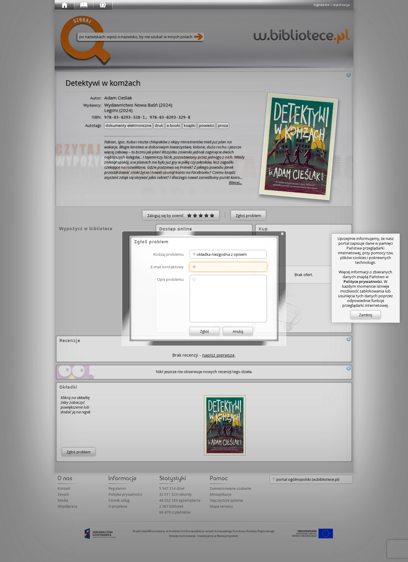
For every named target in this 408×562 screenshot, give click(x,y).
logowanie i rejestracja (332, 5)
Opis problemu (170, 279)
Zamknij (365, 314)
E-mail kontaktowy (167, 266)
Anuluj (238, 331)
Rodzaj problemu (168, 254)
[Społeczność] (102, 5)
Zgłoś (204, 331)
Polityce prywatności (362, 281)
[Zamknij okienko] (282, 234)
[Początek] (64, 5)
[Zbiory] (83, 5)
